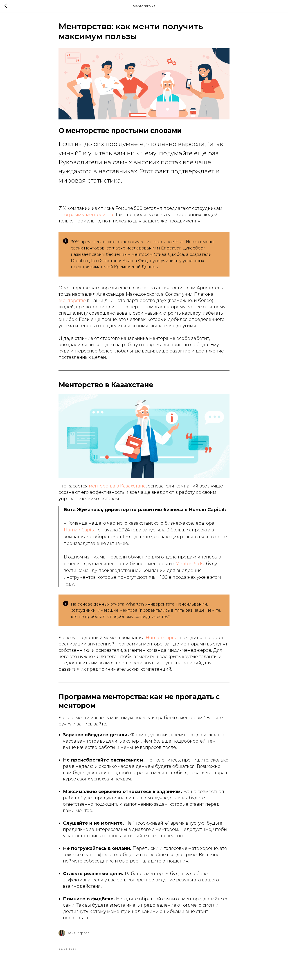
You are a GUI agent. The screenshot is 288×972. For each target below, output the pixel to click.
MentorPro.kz (190, 563)
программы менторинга (85, 214)
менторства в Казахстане (117, 486)
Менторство (72, 300)
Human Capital (81, 530)
